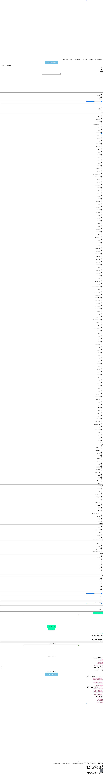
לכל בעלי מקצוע (97, 667)
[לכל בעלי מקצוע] (1, 667)
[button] (51, 626)
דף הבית (101, 633)
